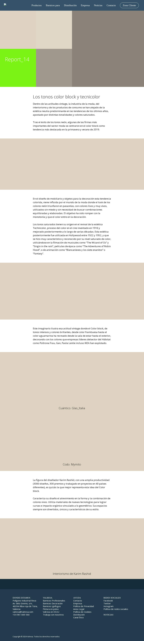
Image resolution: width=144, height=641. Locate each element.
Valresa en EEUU (51, 611)
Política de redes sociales (116, 609)
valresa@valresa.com (23, 611)
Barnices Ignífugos (52, 606)
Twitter (107, 603)
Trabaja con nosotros (53, 614)
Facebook (108, 600)
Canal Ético (78, 617)
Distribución (79, 614)
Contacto (77, 600)
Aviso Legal (78, 609)
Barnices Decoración (53, 603)
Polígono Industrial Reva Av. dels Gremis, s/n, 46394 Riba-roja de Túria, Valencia (25, 604)
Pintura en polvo (51, 609)
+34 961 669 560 (21, 614)
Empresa (77, 603)
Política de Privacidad (83, 606)
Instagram (108, 606)
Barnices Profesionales (54, 600)
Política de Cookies (82, 611)
